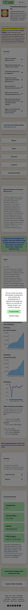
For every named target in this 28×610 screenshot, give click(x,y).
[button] (14, 305)
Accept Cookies (14, 311)
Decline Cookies (14, 316)
